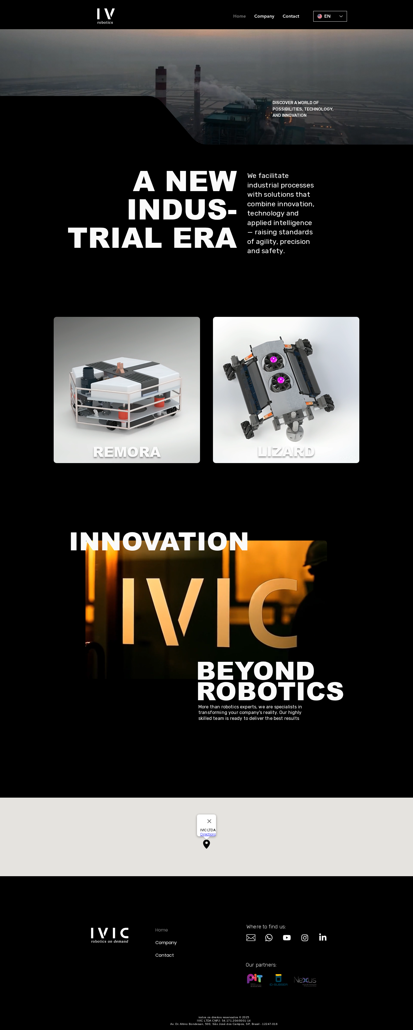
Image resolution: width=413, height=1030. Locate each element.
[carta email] (250, 937)
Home (161, 930)
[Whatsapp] (268, 937)
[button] (193, 457)
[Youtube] (286, 937)
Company (166, 942)
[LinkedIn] (322, 937)
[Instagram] (304, 937)
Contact (164, 955)
